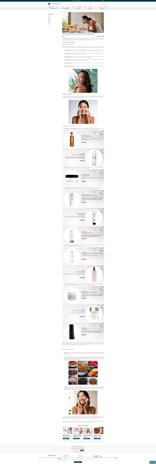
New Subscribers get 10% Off (78, 446)
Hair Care (85, 6)
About (80, 455)
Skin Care (68, 6)
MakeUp (49, 17)
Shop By (58, 6)
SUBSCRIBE (82, 450)
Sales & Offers (52, 6)
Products (49, 19)
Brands (63, 6)
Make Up (73, 6)
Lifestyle (90, 6)
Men (95, 6)
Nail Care (100, 6)
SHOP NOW (83, 142)
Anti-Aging (49, 18)
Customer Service (66, 455)
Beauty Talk (105, 6)
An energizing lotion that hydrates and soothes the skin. (89, 255)
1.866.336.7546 (153, 461)
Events (49, 24)
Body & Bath (79, 6)
